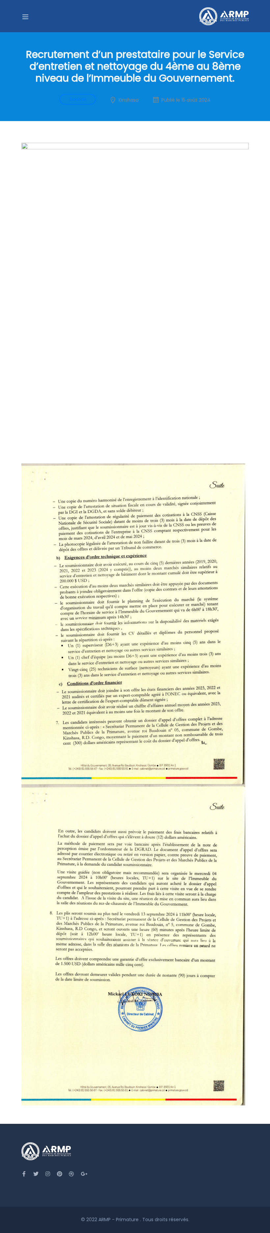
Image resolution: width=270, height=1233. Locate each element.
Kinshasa (129, 100)
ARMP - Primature (119, 1219)
